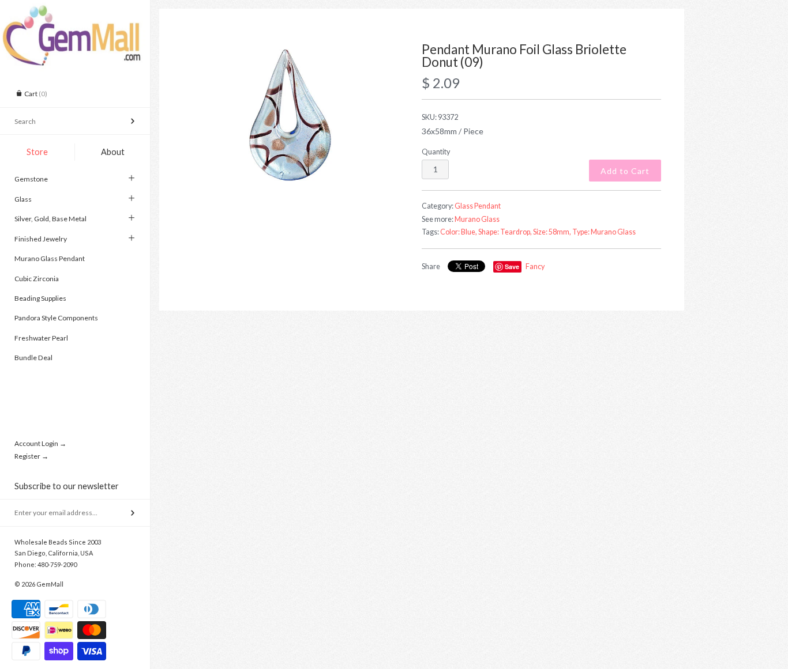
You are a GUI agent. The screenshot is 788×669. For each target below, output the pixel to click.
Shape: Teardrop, (505, 232)
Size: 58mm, (552, 232)
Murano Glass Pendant (49, 258)
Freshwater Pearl (41, 338)
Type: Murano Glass (604, 232)
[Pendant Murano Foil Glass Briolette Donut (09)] (290, 115)
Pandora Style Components (56, 317)
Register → (31, 456)
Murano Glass (477, 219)
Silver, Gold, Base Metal (50, 218)
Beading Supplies (40, 298)
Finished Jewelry (40, 239)
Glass (23, 199)
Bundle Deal (33, 357)
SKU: (440, 117)
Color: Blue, (458, 232)
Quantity (436, 152)
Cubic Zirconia (36, 278)
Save (512, 266)
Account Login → (40, 443)
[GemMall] (75, 10)
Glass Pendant (478, 206)
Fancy (535, 266)
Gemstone (31, 179)
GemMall (49, 584)
